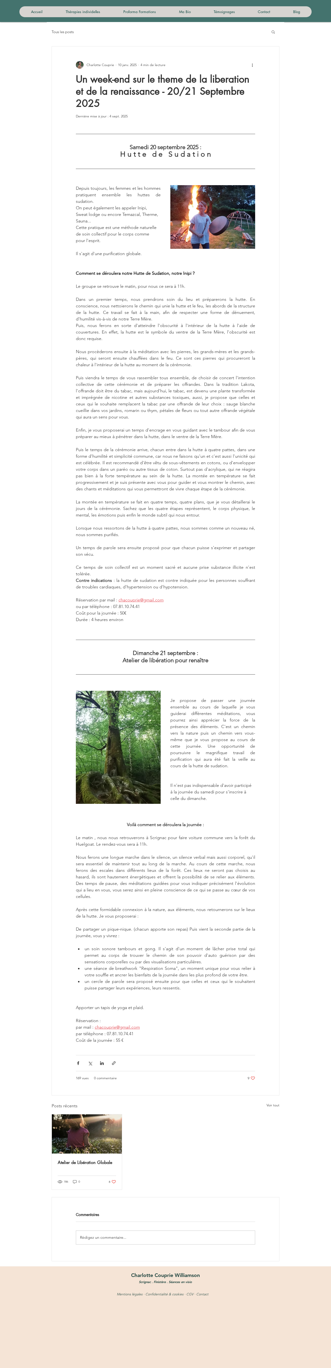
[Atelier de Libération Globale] (87, 1134)
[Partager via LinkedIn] (102, 1063)
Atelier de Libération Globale (85, 1162)
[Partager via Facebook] (78, 1063)
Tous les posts (63, 32)
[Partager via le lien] (113, 1063)
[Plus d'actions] (252, 65)
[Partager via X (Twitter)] (90, 1063)
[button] (273, 32)
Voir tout (273, 1105)
